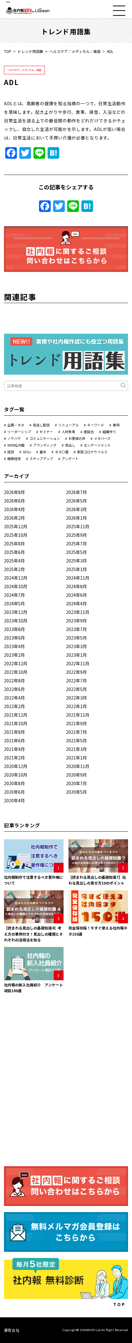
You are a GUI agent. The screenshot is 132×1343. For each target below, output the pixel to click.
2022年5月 (76, 689)
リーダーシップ (19, 431)
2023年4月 (14, 646)
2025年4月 (14, 561)
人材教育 (68, 431)
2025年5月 (76, 552)
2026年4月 (14, 509)
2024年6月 (76, 595)
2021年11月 (77, 715)
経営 (10, 451)
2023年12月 (15, 612)
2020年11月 (77, 766)
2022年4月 (14, 698)
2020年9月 (76, 775)
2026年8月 (14, 492)
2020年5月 (76, 792)
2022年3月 (76, 698)
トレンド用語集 (30, 51)
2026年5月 (76, 501)
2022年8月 (14, 680)
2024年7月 (14, 595)
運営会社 (11, 1330)
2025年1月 (76, 569)
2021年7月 (76, 732)
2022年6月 (14, 689)
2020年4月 (14, 800)
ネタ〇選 (61, 451)
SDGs (27, 451)
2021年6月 (14, 740)
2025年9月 (76, 535)
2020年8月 (14, 783)
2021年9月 (76, 723)
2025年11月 (77, 526)
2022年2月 (14, 706)
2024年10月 (15, 586)
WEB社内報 (16, 445)
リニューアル (68, 424)
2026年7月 (76, 492)
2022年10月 (15, 672)
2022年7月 (76, 680)
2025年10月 (15, 535)
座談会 (89, 431)
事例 (116, 424)
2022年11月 (77, 663)
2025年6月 (14, 552)
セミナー (46, 431)
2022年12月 (15, 663)
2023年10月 (15, 621)
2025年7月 (76, 543)
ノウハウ (14, 438)
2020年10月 (15, 775)
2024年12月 (15, 578)
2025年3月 (76, 561)
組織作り (109, 431)
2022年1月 (76, 706)
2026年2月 (14, 518)
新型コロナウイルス (92, 451)
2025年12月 (15, 526)
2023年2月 (14, 655)
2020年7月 (76, 783)
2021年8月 (14, 732)
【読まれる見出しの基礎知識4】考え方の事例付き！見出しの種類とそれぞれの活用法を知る (33, 933)
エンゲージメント (97, 445)
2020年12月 (15, 766)
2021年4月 (14, 749)
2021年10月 (15, 723)
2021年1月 (76, 758)
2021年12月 (15, 715)
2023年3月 (76, 646)
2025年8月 (14, 543)
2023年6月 (14, 638)
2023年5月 (76, 638)
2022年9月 (76, 672)
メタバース (102, 438)
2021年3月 (76, 749)
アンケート (70, 458)
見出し (70, 445)
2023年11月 (77, 612)
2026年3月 (76, 509)
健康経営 (14, 458)
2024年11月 (77, 578)
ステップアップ (41, 458)
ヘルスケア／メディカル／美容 (75, 51)
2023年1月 (76, 655)
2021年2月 (14, 758)
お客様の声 (76, 438)
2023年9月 (76, 621)
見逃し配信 (41, 424)
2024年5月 (14, 603)
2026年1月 (76, 518)
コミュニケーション (44, 438)
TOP (7, 51)
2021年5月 (76, 740)
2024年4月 (76, 603)
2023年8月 (14, 629)
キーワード (95, 424)
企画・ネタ (15, 424)
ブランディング (44, 445)
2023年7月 (76, 629)
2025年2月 (14, 569)
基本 (43, 451)
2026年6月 (14, 501)
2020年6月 (14, 792)
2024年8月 (76, 586)
